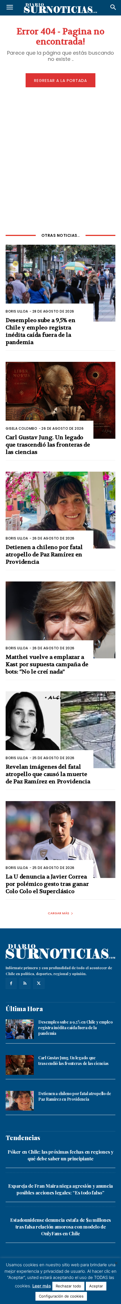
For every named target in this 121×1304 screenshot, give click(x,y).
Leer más (41, 1286)
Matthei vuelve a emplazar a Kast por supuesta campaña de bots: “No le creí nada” (47, 664)
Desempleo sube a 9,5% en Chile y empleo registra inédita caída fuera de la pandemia (40, 331)
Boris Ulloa (17, 311)
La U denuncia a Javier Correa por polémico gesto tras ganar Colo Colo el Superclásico (47, 884)
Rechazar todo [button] (68, 1286)
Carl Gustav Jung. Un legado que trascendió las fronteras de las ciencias (48, 445)
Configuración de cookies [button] (61, 1296)
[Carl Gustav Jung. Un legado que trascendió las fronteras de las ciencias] (60, 400)
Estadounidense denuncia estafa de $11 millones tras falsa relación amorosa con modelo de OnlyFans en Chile (60, 1226)
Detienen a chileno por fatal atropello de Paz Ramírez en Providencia (44, 554)
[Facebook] (11, 983)
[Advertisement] (60, 159)
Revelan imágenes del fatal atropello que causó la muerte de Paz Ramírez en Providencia (48, 774)
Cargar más (58, 913)
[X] (38, 983)
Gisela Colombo (21, 428)
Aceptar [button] (96, 1286)
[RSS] (24, 983)
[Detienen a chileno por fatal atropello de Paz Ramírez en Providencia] (60, 510)
